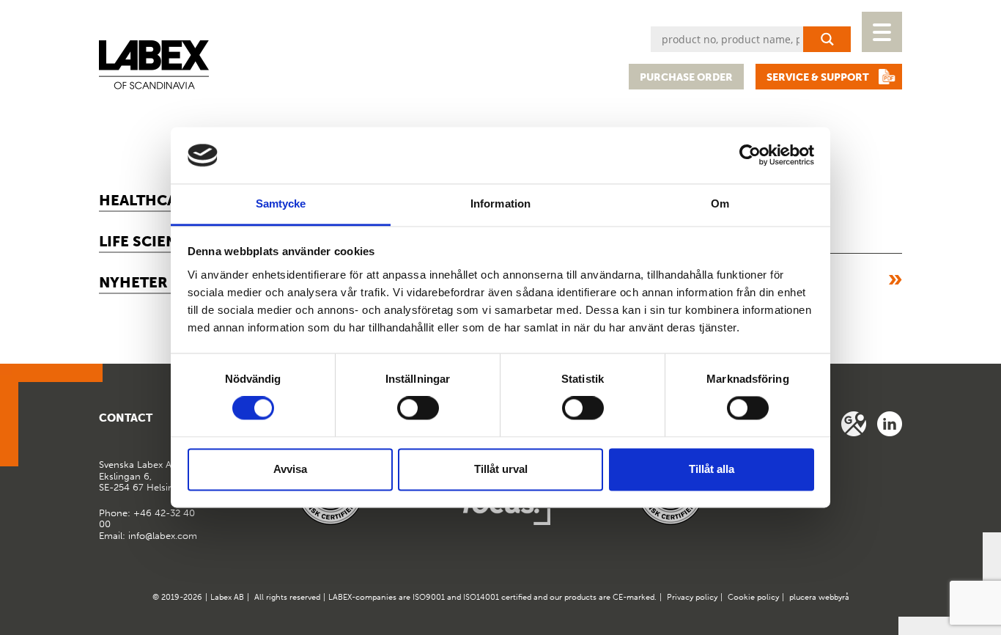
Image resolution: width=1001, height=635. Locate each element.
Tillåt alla (711, 469)
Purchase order (686, 77)
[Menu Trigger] (882, 32)
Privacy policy (692, 597)
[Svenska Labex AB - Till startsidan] (154, 64)
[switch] (418, 408)
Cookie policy (753, 597)
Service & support (818, 77)
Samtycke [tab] (281, 203)
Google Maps (853, 423)
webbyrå (834, 597)
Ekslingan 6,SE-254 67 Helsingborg (150, 476)
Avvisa (290, 469)
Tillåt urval (501, 469)
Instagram (889, 423)
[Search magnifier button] (827, 39)
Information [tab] (500, 203)
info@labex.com (162, 535)
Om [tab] (720, 203)
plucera (802, 597)
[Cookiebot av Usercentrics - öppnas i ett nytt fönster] (750, 155)
